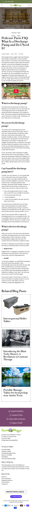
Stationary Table (6, 451)
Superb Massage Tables (12, 500)
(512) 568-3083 (5, 438)
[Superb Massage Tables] (16, 5)
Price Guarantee (6, 478)
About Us (4, 477)
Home (13, 35)
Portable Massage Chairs (8, 453)
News (19, 35)
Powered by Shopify (18, 502)
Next (19, 32)
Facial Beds (4, 457)
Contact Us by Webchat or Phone (11, 435)
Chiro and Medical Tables (8, 459)
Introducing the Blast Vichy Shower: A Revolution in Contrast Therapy (15, 355)
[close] (30, 1)
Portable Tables (5, 449)
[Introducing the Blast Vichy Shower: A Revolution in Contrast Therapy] (16, 338)
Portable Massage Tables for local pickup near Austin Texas (15, 392)
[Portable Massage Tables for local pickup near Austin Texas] (16, 377)
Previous (14, 32)
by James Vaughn (5, 54)
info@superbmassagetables (9, 440)
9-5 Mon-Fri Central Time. (9, 436)
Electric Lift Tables (6, 455)
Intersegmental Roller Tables (15, 320)
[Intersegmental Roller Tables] (16, 305)
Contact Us (4, 484)
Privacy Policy (5, 482)
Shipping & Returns (7, 480)
